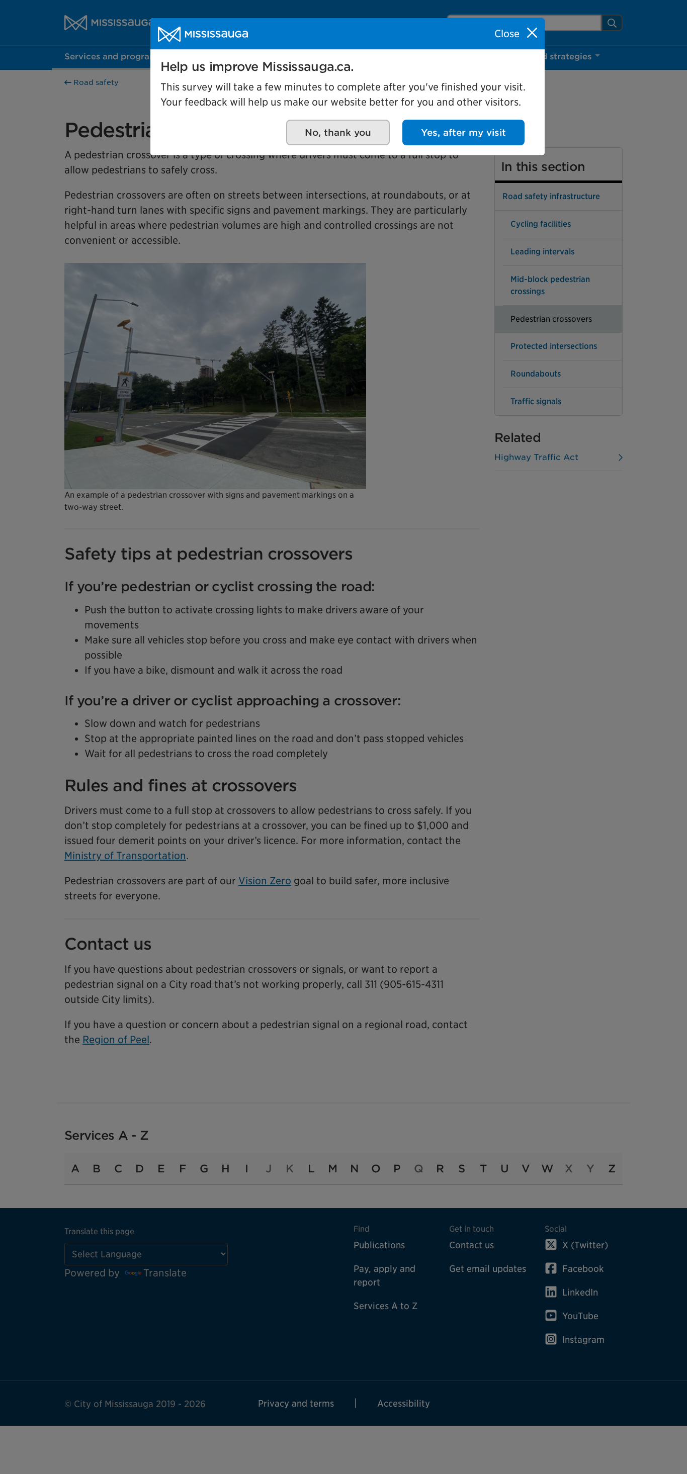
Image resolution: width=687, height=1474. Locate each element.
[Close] (532, 33)
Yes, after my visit (463, 132)
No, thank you (338, 132)
